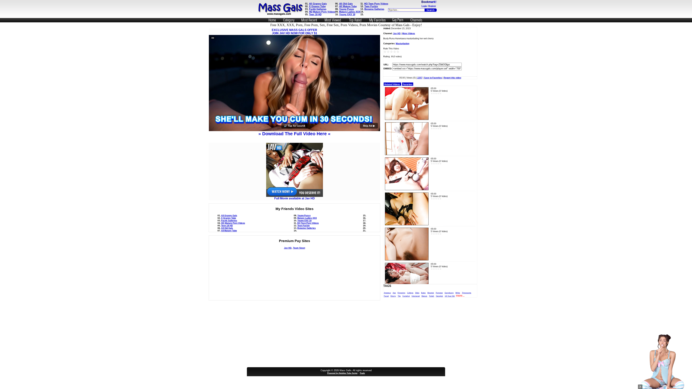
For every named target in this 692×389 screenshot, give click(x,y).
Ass (394, 293)
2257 (419, 78)
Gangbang (449, 293)
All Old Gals (346, 3)
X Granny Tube (317, 6)
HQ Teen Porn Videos (376, 3)
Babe (423, 293)
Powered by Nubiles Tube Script (342, 373)
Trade (362, 373)
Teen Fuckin (371, 6)
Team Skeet (299, 248)
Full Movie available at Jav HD (294, 198)
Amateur (387, 293)
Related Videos (392, 84)
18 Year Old (450, 296)
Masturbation (402, 43)
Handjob (439, 296)
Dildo (417, 293)
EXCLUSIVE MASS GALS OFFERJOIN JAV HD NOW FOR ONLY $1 (294, 31)
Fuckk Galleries (317, 9)
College (410, 293)
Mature (424, 296)
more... (460, 295)
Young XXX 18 (347, 14)
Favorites (407, 84)
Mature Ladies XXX (349, 11)
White (457, 293)
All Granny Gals (318, 3)
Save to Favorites (433, 78)
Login (424, 6)
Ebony (393, 296)
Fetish (431, 296)
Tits (399, 296)
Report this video (452, 78)
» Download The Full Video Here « (294, 133)
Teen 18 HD (315, 14)
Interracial (416, 296)
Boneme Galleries (374, 9)
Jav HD (288, 248)
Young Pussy (346, 9)
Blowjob (430, 293)
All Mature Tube (348, 6)
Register (432, 6)
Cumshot (406, 296)
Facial (386, 296)
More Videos (408, 33)
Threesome (466, 293)
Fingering (401, 293)
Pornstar (439, 293)
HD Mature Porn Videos (322, 11)
